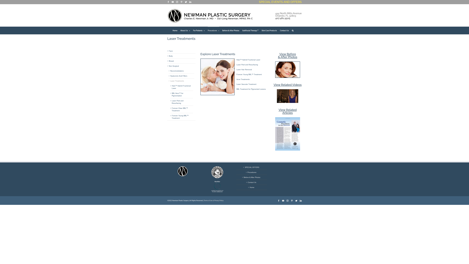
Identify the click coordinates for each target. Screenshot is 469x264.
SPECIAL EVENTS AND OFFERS (280, 2)
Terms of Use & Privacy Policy (214, 200)
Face (171, 51)
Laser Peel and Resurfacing (247, 65)
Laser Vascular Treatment (246, 84)
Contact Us (252, 182)
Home (252, 187)
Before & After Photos (252, 177)
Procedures (251, 172)
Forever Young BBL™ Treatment (249, 74)
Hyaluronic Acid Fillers (178, 76)
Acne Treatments (243, 79)
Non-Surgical (174, 66)
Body (171, 56)
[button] (292, 30)
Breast (171, 61)
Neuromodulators (177, 71)
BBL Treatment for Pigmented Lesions (251, 89)
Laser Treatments (177, 81)
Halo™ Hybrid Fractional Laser (248, 60)
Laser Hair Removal (244, 70)
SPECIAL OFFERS (252, 167)
